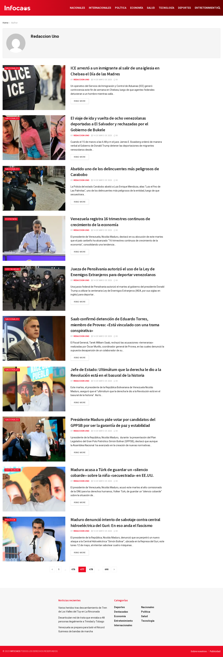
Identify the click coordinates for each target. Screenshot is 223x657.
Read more (81, 100)
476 (73, 569)
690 (106, 569)
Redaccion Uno (81, 80)
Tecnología (166, 7)
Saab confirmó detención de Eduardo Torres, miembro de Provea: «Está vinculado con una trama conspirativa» (115, 324)
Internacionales (100, 7)
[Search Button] (219, 8)
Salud (151, 7)
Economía (136, 7)
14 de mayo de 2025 (102, 80)
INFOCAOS (15, 651)
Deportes (184, 7)
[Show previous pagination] (52, 569)
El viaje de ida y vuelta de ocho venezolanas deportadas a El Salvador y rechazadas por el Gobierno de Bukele (109, 123)
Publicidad (215, 651)
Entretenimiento (206, 7)
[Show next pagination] (114, 569)
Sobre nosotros (199, 651)
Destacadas (12, 269)
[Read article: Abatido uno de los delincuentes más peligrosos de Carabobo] (34, 188)
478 (91, 569)
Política (120, 7)
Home (5, 23)
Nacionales (77, 7)
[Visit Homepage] (17, 8)
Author (14, 23)
